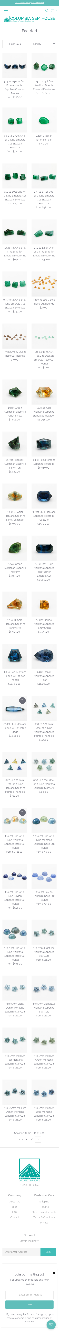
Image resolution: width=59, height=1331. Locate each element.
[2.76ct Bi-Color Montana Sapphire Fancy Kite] (15, 604)
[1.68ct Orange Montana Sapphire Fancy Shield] (44, 604)
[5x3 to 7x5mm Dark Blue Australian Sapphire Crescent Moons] (15, 65)
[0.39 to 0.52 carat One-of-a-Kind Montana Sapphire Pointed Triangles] (44, 708)
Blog (14, 1206)
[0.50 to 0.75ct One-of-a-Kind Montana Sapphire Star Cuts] (44, 764)
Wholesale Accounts (44, 1212)
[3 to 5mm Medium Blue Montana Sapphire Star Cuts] (44, 1092)
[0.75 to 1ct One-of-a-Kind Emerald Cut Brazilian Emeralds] (15, 284)
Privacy (44, 1222)
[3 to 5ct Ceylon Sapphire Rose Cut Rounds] (44, 876)
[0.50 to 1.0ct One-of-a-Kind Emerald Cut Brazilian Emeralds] (15, 175)
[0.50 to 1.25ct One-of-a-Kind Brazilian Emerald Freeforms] (44, 231)
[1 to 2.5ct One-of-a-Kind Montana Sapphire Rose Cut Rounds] (15, 932)
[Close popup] (54, 1273)
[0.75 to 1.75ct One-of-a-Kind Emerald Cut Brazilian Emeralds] (44, 175)
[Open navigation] (6, 10)
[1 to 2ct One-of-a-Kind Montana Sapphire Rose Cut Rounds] (15, 820)
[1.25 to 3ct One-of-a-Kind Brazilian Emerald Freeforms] (15, 231)
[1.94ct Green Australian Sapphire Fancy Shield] (15, 392)
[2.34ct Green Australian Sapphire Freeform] (15, 548)
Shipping (44, 1201)
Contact (14, 1217)
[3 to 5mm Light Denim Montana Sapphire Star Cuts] (15, 988)
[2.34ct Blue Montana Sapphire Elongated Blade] (15, 708)
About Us (15, 1201)
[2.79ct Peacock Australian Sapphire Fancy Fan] (15, 444)
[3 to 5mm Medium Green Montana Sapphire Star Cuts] (44, 1040)
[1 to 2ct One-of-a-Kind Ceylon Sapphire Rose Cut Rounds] (15, 876)
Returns (44, 1206)
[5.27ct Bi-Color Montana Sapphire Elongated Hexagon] (44, 392)
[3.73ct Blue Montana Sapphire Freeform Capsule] (44, 496)
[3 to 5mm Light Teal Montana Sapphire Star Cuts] (44, 932)
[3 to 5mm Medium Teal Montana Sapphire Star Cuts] (15, 1040)
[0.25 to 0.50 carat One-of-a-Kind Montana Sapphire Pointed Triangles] (15, 764)
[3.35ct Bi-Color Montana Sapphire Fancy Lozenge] (15, 496)
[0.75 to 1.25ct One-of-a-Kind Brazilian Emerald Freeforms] (44, 65)
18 (32, 1139)
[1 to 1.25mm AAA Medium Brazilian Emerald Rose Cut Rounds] (44, 336)
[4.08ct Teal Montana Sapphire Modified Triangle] (15, 656)
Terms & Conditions (44, 1217)
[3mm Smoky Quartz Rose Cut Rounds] (15, 336)
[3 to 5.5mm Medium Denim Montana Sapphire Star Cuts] (15, 1092)
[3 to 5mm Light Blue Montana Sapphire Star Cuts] (44, 988)
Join (48, 1251)
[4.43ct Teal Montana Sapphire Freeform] (44, 444)
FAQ (14, 1212)
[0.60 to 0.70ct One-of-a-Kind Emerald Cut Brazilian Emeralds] (15, 119)
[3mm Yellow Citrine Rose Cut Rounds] (44, 284)
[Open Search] (46, 10)
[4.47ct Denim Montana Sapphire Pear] (44, 656)
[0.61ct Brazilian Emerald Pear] (44, 119)
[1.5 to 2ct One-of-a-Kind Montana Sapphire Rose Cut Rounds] (44, 820)
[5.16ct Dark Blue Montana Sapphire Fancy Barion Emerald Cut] (44, 548)
